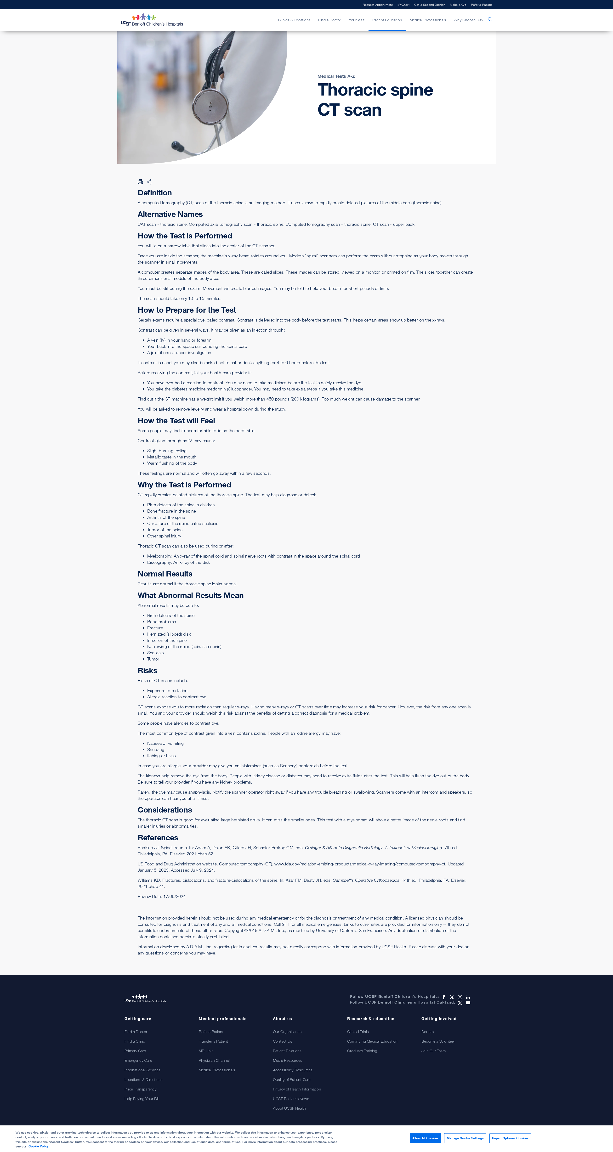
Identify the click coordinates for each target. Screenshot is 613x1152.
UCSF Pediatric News (291, 1098)
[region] (306, 1138)
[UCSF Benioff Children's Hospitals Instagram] (459, 997)
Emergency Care (138, 1060)
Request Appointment (378, 4)
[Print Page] (140, 181)
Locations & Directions (144, 1079)
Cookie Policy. (38, 1146)
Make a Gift (458, 4)
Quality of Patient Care (292, 1079)
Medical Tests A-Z (336, 76)
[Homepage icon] (157, 19)
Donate (427, 1031)
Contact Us (282, 1041)
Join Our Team (433, 1051)
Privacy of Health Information (297, 1089)
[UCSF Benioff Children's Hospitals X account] (451, 997)
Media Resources (287, 1060)
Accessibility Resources (293, 1070)
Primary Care (135, 1051)
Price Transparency (141, 1089)
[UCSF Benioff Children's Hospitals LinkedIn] (468, 997)
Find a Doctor (136, 1031)
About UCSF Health (289, 1108)
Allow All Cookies (425, 1138)
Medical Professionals (217, 1070)
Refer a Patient (481, 4)
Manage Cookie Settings (465, 1138)
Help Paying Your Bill (142, 1098)
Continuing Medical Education (372, 1041)
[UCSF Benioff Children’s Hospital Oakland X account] (459, 1003)
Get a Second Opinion (429, 4)
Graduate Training (362, 1051)
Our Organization (287, 1031)
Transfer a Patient (213, 1041)
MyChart (403, 4)
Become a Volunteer (438, 1041)
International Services (142, 1070)
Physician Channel (214, 1060)
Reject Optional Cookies (510, 1138)
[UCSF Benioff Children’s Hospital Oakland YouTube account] (468, 1003)
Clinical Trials (358, 1031)
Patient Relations (287, 1051)
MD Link (206, 1051)
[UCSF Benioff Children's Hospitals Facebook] (443, 997)
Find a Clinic (135, 1041)
